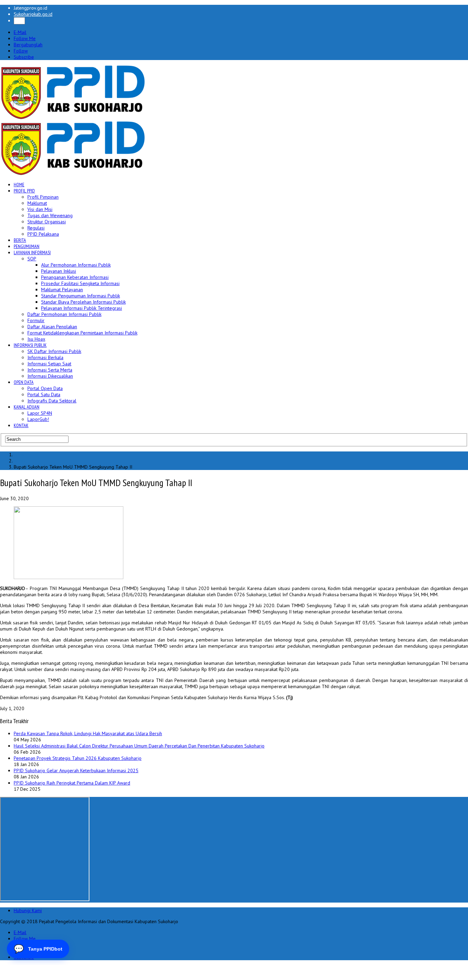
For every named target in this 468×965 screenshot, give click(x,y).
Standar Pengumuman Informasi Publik (80, 296)
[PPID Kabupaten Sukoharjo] (73, 118)
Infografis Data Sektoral (51, 401)
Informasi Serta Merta (49, 370)
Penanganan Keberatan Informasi (75, 277)
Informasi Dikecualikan (50, 376)
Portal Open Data (45, 388)
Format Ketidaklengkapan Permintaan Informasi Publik (82, 333)
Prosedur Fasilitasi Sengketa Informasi (80, 283)
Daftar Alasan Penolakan (52, 326)
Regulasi (36, 228)
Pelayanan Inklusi (58, 271)
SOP (31, 259)
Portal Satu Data (43, 394)
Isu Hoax (36, 339)
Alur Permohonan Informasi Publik (76, 265)
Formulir (36, 320)
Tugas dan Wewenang (50, 215)
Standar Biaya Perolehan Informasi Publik (83, 302)
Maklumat (37, 203)
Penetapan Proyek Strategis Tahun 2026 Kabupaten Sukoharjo (77, 758)
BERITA (20, 240)
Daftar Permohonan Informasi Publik (64, 314)
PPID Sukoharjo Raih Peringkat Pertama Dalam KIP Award (72, 783)
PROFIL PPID (24, 191)
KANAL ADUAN (26, 407)
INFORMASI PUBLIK (30, 345)
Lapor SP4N (39, 413)
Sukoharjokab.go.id (33, 14)
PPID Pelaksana (43, 234)
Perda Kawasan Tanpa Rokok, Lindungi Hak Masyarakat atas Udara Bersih (88, 733)
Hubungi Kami (28, 910)
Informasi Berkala (45, 357)
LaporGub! (38, 419)
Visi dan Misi (39, 209)
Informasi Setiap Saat (49, 364)
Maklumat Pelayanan (62, 289)
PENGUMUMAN (26, 246)
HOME (19, 184)
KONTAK (21, 425)
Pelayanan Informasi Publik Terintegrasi (81, 308)
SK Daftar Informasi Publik (54, 351)
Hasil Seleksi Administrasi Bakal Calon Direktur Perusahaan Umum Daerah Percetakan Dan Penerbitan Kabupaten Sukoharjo (139, 746)
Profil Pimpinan (43, 197)
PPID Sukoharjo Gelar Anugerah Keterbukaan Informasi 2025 (76, 770)
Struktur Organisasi (46, 222)
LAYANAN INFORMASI (32, 252)
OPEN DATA (24, 382)
